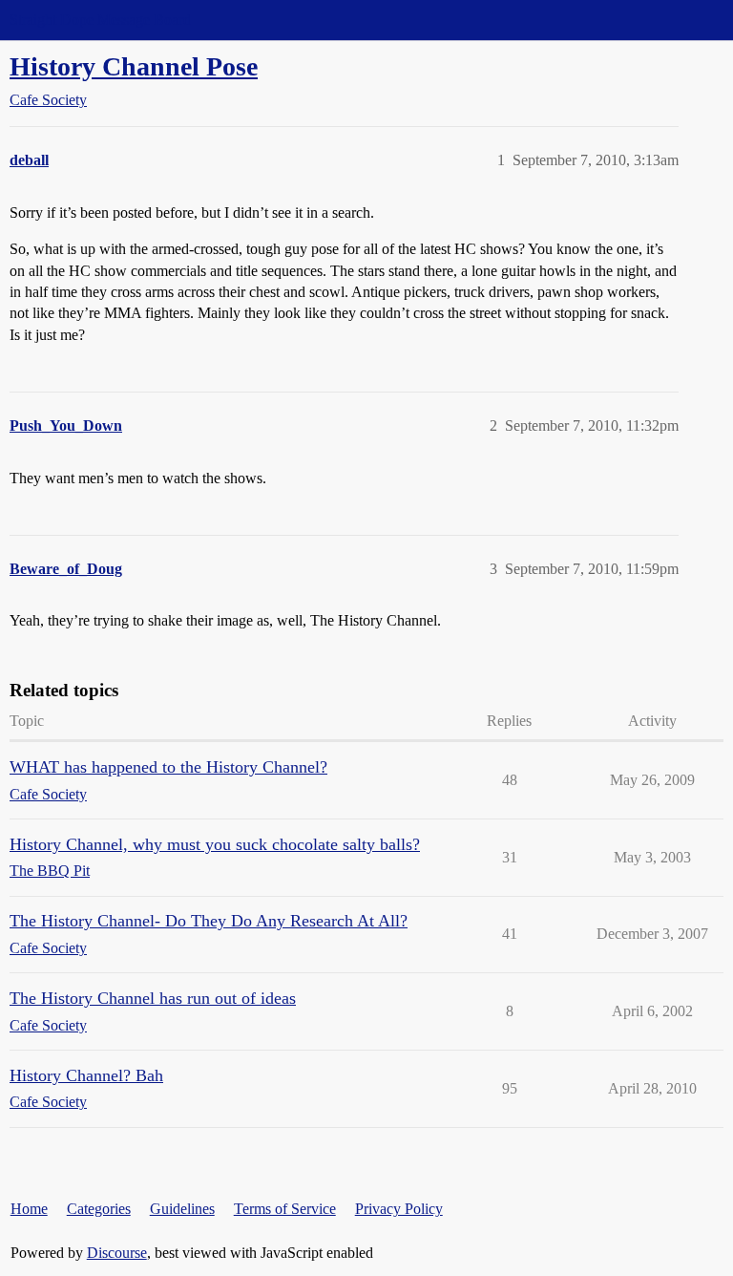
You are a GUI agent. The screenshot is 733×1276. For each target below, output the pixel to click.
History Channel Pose (134, 66)
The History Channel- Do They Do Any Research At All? (209, 920)
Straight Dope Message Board (100, 19)
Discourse (117, 1252)
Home (29, 1209)
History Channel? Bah (86, 1075)
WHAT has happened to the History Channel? (168, 766)
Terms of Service (285, 1209)
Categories (99, 1209)
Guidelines (182, 1209)
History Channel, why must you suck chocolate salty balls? (215, 844)
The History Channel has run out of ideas (153, 998)
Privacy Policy (399, 1209)
